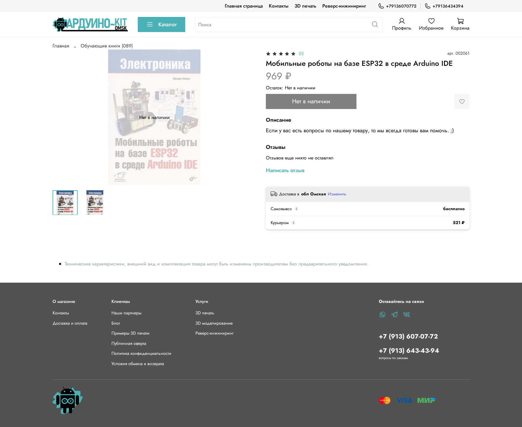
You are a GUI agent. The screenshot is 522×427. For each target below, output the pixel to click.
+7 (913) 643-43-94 (409, 350)
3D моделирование (214, 323)
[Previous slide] (62, 117)
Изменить (337, 194)
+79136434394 (448, 6)
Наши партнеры (126, 313)
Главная (61, 45)
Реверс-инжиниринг (344, 5)
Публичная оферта (128, 343)
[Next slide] (246, 117)
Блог (115, 323)
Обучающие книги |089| (107, 45)
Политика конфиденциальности (141, 353)
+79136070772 (401, 6)
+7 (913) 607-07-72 (408, 336)
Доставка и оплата (70, 323)
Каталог (167, 24)
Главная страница (244, 5)
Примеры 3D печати (130, 333)
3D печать (305, 5)
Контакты (278, 5)
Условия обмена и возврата (137, 364)
